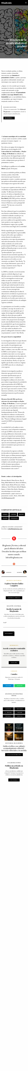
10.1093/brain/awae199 (8, 498)
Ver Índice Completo (14, 597)
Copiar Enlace (14, 518)
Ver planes (14, 662)
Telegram (5, 518)
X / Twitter (8, 712)
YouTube (19, 712)
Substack (19, 716)
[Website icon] (14, 564)
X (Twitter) (13, 514)
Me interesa (14, 780)
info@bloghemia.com (15, 529)
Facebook (5, 514)
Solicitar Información (14, 754)
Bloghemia (6, 2)
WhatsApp (21, 514)
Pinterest (8, 716)
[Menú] (26, 2)
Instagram (20, 708)
